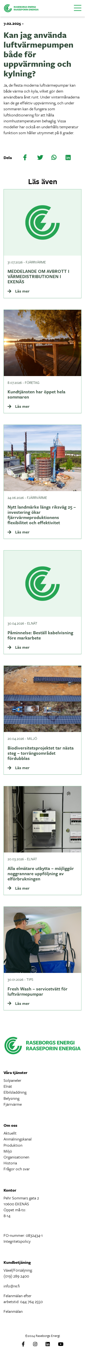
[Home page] (21, 8)
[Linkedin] (48, 1344)
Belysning (11, 1098)
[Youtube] (60, 1344)
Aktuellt (10, 1133)
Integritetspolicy (17, 1241)
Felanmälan (13, 1311)
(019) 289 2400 (16, 1276)
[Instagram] (35, 1344)
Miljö (8, 1151)
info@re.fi (12, 1286)
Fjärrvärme (13, 1104)
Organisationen (16, 1157)
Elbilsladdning (15, 1092)
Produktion (13, 1145)
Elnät (8, 1086)
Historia (10, 1163)
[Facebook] (23, 1344)
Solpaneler (12, 1080)
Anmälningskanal (18, 1139)
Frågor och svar (17, 1169)
